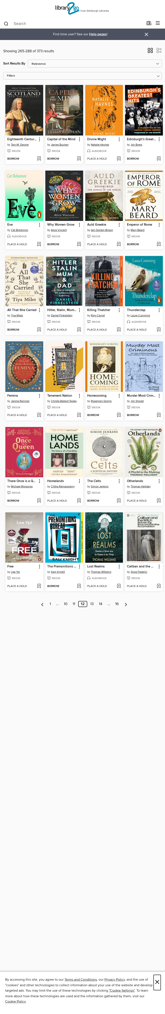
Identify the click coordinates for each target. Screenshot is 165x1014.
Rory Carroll (98, 315)
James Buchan (60, 144)
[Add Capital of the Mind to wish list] (79, 159)
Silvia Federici (139, 572)
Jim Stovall (137, 401)
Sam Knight (58, 572)
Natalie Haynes (100, 144)
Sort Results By (14, 64)
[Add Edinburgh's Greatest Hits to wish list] (158, 159)
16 (117, 604)
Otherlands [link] (135, 481)
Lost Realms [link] (96, 567)
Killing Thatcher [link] (98, 310)
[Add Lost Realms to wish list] (118, 586)
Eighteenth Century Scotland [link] (22, 139)
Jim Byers (136, 144)
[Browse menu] (158, 23)
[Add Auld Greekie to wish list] (118, 244)
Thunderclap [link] (136, 310)
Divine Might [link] (96, 139)
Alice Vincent (59, 230)
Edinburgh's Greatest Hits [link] (142, 139)
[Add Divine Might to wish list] (118, 159)
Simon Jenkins (99, 486)
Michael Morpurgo (22, 486)
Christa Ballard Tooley (64, 401)
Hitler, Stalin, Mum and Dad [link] (62, 310)
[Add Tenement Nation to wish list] (79, 415)
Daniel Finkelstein (61, 315)
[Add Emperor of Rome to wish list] (158, 244)
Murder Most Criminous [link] (142, 396)
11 (74, 604)
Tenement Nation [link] (59, 396)
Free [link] (10, 567)
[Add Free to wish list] (39, 586)
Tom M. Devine (20, 144)
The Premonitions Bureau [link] (62, 567)
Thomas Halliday (141, 486)
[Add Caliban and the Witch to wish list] (158, 586)
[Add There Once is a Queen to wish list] (39, 501)
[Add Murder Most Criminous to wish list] (158, 415)
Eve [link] (10, 225)
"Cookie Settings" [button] (122, 990)
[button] (150, 52)
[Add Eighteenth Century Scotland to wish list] (39, 159)
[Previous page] (42, 604)
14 (100, 604)
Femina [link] (12, 396)
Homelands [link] (55, 481)
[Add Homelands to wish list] (79, 501)
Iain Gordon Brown (102, 230)
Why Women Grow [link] (60, 225)
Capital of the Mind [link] (61, 139)
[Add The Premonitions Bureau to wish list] (79, 586)
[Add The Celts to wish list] (118, 501)
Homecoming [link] (97, 396)
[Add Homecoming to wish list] (118, 415)
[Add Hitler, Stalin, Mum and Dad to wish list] (79, 330)
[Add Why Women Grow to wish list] (79, 244)
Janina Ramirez (20, 401)
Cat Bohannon (19, 230)
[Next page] (126, 604)
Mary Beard (137, 230)
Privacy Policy (114, 979)
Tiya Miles (17, 315)
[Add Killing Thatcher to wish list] (118, 330)
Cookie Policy (15, 1001)
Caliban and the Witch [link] (142, 567)
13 (92, 604)
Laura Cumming (140, 315)
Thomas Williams (101, 572)
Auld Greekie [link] (96, 225)
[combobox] (73, 23)
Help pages (98, 34)
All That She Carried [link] (22, 310)
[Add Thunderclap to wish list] (158, 330)
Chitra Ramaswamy (63, 486)
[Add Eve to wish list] (39, 244)
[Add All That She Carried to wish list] (39, 330)
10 (65, 604)
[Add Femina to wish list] (39, 415)
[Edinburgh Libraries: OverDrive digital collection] (82, 9)
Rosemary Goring (101, 401)
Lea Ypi (15, 572)
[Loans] (149, 24)
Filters (11, 76)
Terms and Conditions (80, 979)
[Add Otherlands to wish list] (158, 501)
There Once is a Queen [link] (22, 481)
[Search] (6, 23)
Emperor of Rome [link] (139, 225)
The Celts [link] (94, 481)
